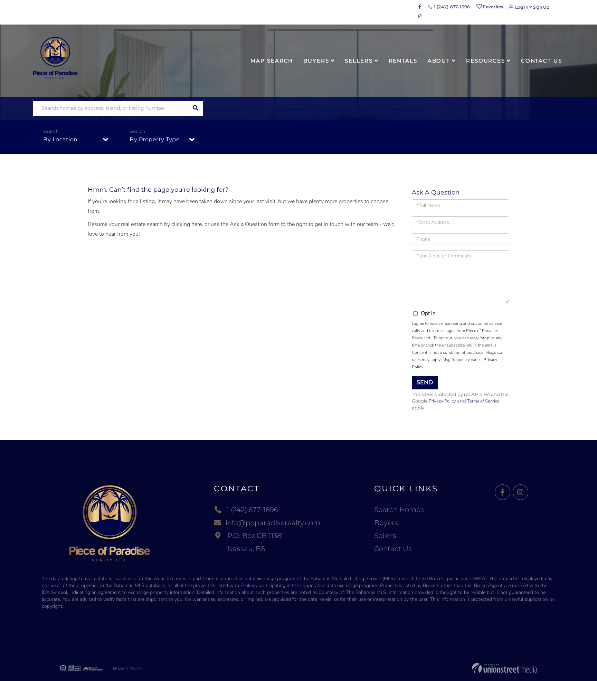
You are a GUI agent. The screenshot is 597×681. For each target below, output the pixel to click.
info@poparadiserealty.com (273, 523)
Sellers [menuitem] (358, 60)
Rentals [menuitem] (403, 60)
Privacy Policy (442, 401)
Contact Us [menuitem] (541, 60)
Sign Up (541, 7)
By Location (60, 139)
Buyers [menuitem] (316, 60)
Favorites (492, 6)
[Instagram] (520, 492)
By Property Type (155, 139)
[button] (195, 108)
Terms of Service (483, 401)
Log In (521, 7)
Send (425, 382)
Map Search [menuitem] (271, 60)
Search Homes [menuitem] (399, 509)
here (196, 224)
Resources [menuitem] (485, 60)
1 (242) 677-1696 (451, 6)
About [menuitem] (439, 60)
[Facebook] (502, 492)
